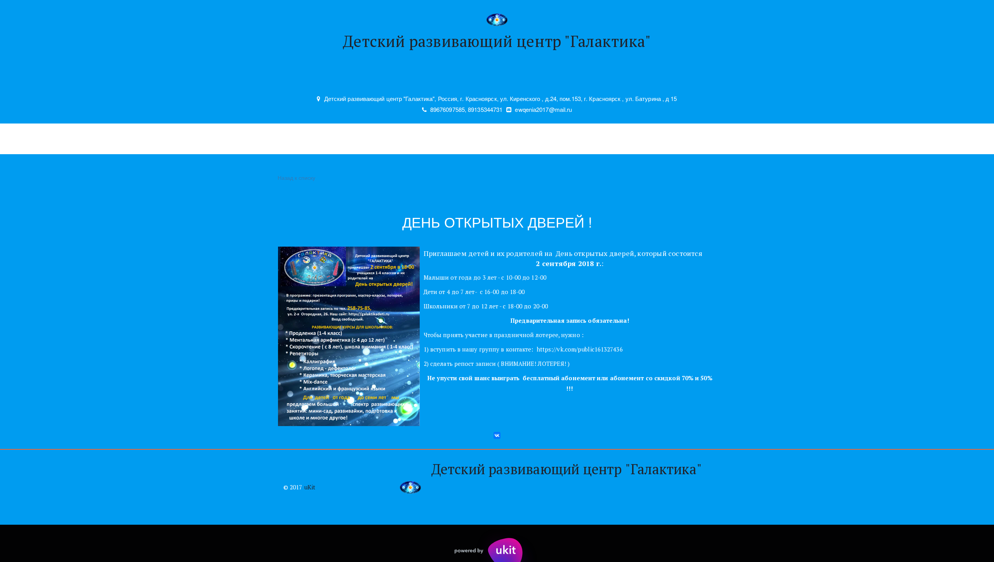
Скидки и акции (569, 139)
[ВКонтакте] (497, 435)
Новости (376, 139)
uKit (309, 487)
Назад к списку (296, 177)
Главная (270, 139)
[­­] (497, 78)
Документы (679, 139)
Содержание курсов (486, 139)
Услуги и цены (322, 139)
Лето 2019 (628, 139)
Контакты (421, 139)
